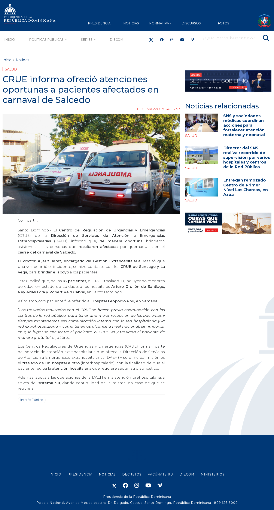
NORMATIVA (159, 23)
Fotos (223, 23)
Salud (11, 69)
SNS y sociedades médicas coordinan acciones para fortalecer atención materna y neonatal (244, 125)
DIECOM (116, 40)
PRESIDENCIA (99, 23)
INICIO (55, 474)
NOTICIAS (131, 23)
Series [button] (87, 40)
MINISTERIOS (213, 474)
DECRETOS (131, 474)
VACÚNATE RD (160, 474)
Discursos (191, 23)
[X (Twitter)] (151, 40)
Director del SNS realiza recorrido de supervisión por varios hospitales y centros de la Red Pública (246, 157)
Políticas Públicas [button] (46, 40)
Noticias (22, 60)
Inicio (9, 40)
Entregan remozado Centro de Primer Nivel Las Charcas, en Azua (245, 187)
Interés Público (31, 400)
